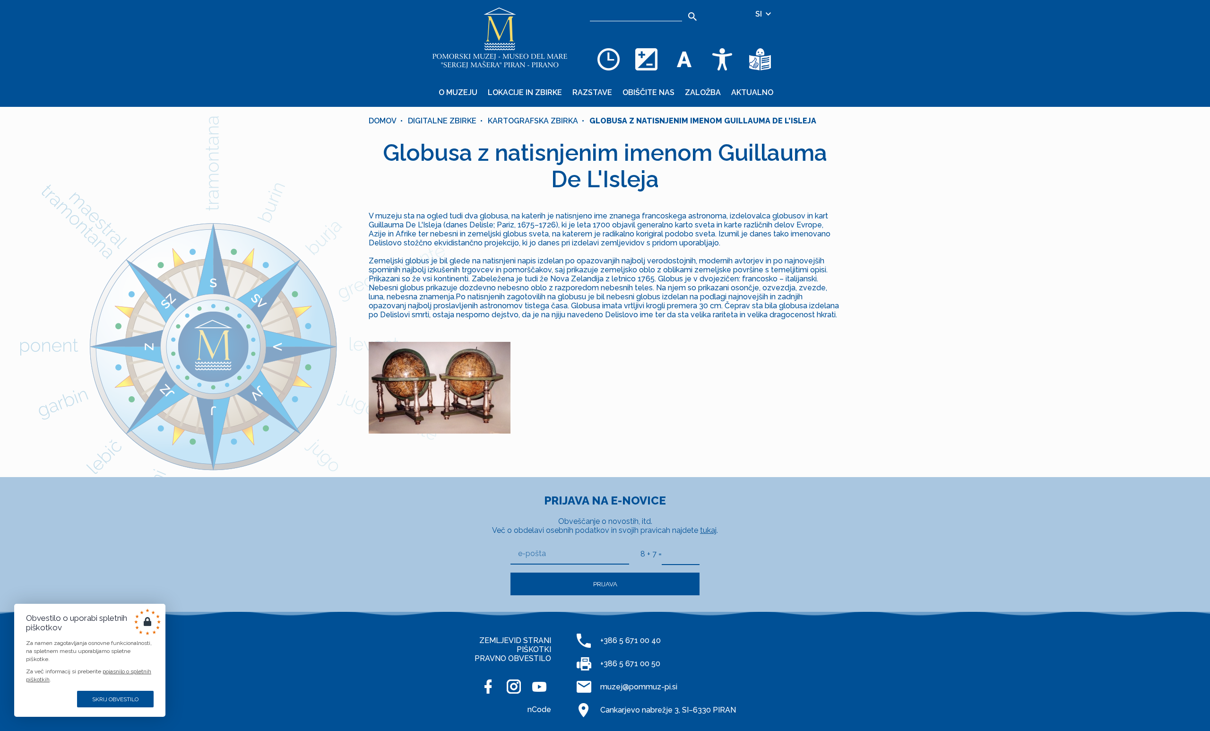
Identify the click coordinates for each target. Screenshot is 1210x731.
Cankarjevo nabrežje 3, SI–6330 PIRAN (668, 709)
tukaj (708, 530)
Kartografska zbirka (533, 120)
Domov (383, 120)
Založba (703, 92)
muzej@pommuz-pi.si (638, 686)
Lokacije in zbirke (525, 92)
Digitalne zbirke (442, 120)
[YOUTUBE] (539, 686)
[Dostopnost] (722, 59)
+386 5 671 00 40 (630, 640)
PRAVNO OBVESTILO (513, 658)
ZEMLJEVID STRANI (515, 640)
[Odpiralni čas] (609, 59)
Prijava (605, 584)
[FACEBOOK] (488, 686)
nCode (539, 709)
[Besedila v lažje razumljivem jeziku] (760, 59)
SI (759, 13)
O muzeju (458, 92)
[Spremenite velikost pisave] (684, 59)
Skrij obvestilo (115, 699)
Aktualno (752, 92)
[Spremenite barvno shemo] (647, 59)
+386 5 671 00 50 (630, 663)
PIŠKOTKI (534, 649)
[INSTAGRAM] (514, 686)
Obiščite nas (648, 92)
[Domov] (500, 38)
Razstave (592, 92)
